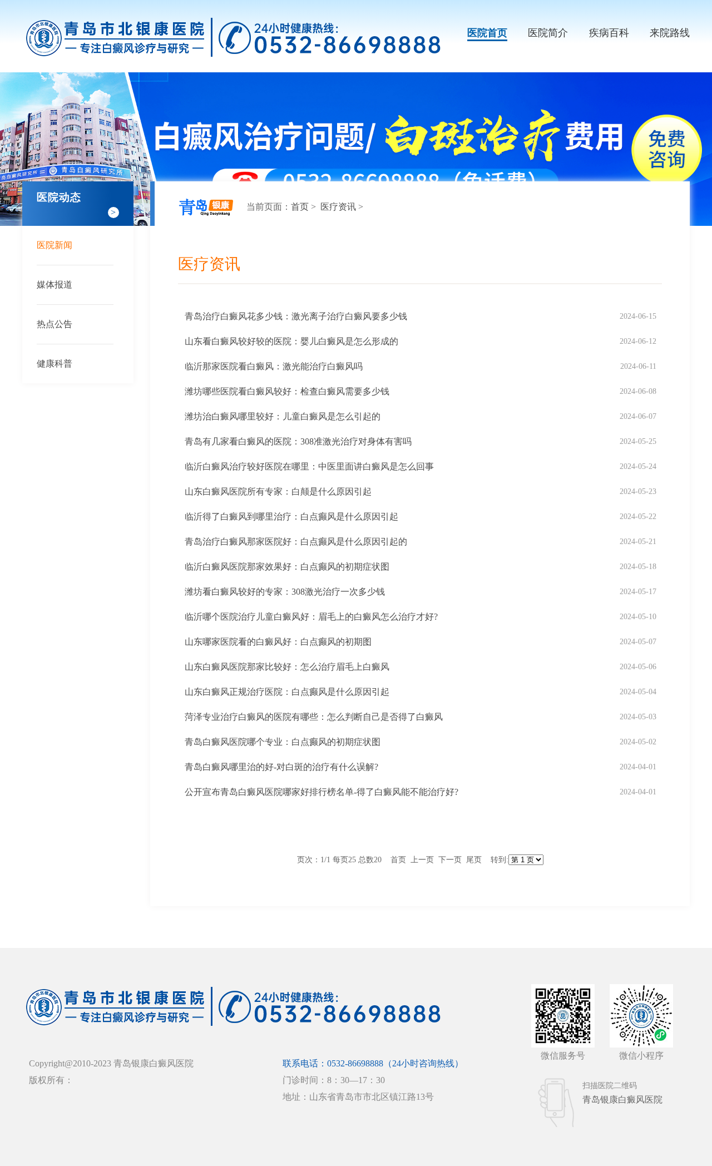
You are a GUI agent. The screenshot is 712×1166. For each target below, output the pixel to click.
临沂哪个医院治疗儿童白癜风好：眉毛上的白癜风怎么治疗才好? (311, 616)
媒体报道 (54, 284)
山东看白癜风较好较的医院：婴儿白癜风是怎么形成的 (291, 341)
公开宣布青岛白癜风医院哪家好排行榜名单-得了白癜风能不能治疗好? (321, 792)
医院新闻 (54, 245)
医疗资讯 (339, 206)
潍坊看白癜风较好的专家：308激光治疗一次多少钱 (285, 591)
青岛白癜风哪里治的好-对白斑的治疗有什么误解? (281, 767)
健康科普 (54, 363)
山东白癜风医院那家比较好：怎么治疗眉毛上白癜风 (287, 666)
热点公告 (54, 324)
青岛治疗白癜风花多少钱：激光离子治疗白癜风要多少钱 (296, 316)
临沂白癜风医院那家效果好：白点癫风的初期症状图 (287, 566)
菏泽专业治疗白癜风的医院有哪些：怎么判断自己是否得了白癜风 (314, 717)
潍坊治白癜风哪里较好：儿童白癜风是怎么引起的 (282, 416)
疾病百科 (609, 32)
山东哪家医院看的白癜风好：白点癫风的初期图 (278, 641)
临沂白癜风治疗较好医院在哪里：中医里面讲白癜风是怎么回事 (309, 466)
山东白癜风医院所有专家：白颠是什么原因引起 (278, 491)
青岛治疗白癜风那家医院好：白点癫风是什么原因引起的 (296, 541)
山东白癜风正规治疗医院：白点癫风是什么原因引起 (287, 691)
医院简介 (548, 32)
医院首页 (487, 32)
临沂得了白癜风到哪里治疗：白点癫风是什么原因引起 (291, 516)
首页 (300, 206)
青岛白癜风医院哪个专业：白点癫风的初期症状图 (282, 742)
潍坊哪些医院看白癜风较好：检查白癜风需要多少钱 (287, 391)
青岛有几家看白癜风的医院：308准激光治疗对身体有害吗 (298, 441)
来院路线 (670, 32)
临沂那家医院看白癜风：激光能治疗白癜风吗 (274, 366)
